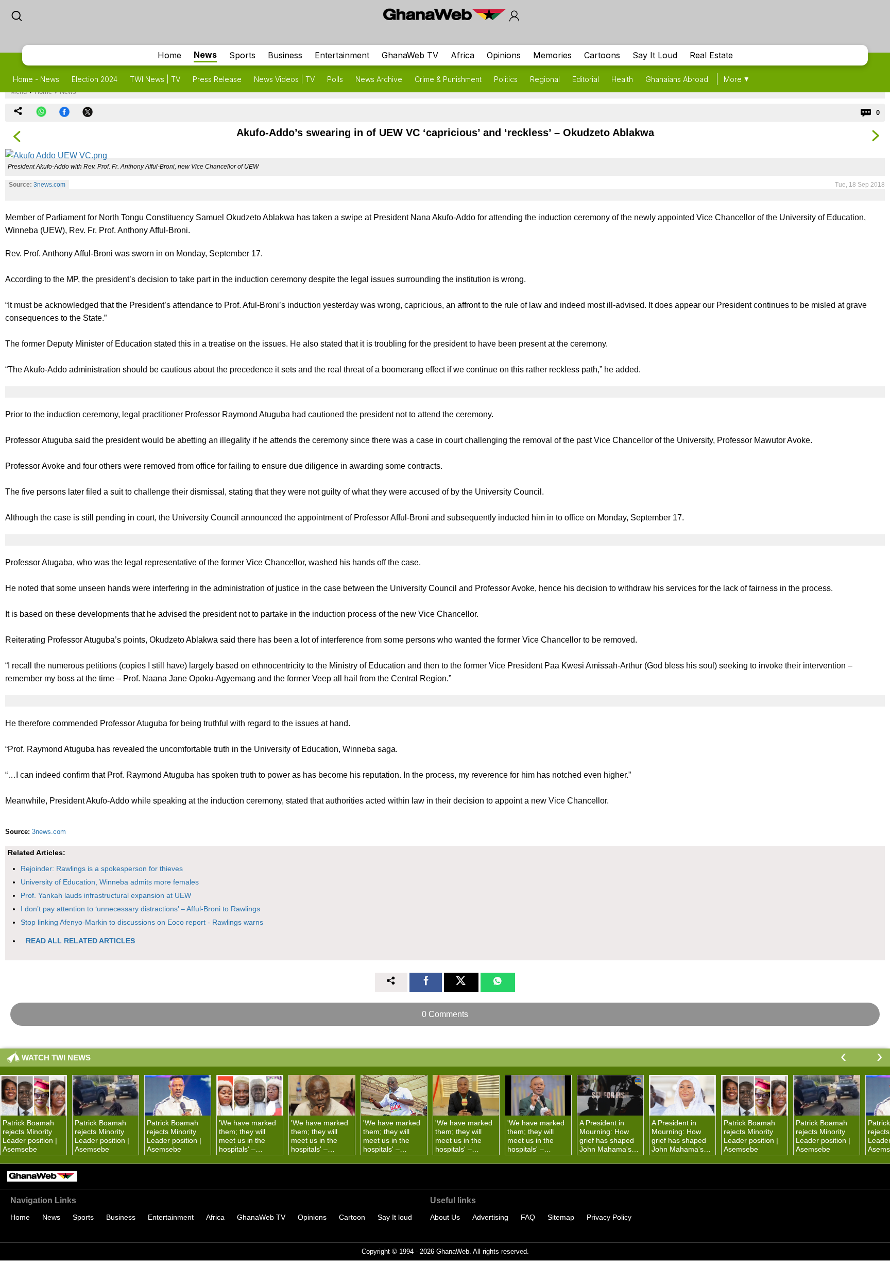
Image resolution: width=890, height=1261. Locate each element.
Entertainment (342, 55)
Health (622, 79)
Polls (335, 79)
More (733, 79)
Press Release (217, 79)
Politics (506, 79)
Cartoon (352, 1217)
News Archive (378, 79)
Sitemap (560, 1217)
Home (169, 55)
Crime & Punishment (448, 79)
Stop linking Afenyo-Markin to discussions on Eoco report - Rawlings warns (142, 922)
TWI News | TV (155, 79)
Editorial (585, 79)
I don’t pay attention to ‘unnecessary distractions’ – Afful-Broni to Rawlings (140, 909)
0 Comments (445, 1014)
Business (285, 55)
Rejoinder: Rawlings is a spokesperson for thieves (102, 868)
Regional (545, 79)
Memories (552, 55)
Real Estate (711, 55)
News (205, 55)
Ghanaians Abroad (676, 79)
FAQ (528, 1217)
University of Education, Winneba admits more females (110, 882)
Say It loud (395, 1217)
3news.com (49, 184)
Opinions (504, 55)
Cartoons (602, 55)
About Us (445, 1217)
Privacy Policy (609, 1217)
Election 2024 (94, 79)
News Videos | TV (284, 79)
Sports (242, 55)
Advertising (490, 1217)
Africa (462, 55)
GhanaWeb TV (410, 55)
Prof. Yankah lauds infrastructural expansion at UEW (106, 895)
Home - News (36, 79)
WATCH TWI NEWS (56, 1057)
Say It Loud (654, 55)
